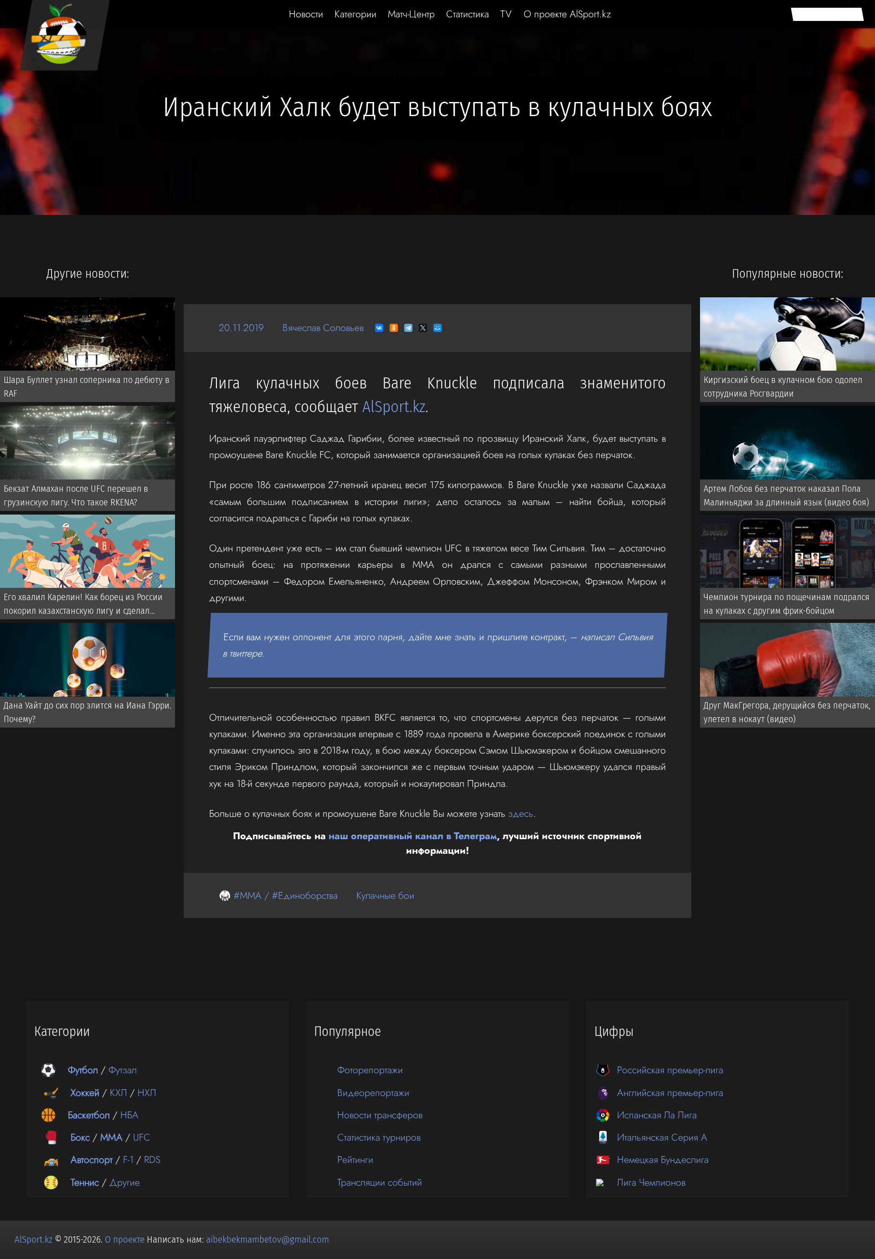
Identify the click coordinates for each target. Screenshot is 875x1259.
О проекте (126, 1239)
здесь (520, 813)
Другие (124, 1182)
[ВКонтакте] (379, 328)
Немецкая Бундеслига (663, 1159)
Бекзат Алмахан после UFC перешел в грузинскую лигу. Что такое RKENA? (76, 495)
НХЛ (147, 1093)
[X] (423, 328)
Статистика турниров (379, 1137)
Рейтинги (355, 1159)
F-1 (128, 1159)
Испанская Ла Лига (657, 1115)
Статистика (467, 14)
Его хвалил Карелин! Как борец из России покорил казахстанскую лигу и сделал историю (83, 605)
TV (506, 14)
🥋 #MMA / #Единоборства (278, 895)
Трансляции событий (379, 1182)
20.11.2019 (241, 328)
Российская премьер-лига (670, 1070)
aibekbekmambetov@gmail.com (267, 1239)
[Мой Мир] (437, 328)
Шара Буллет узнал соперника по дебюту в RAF (87, 386)
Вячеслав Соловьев (323, 328)
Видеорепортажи (373, 1093)
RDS (152, 1159)
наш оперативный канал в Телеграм (413, 836)
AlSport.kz (393, 407)
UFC (141, 1137)
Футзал (122, 1070)
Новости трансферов (379, 1115)
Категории (355, 14)
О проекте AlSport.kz (567, 14)
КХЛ (118, 1093)
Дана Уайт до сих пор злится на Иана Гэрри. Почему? (87, 712)
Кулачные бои (385, 895)
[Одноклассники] (394, 328)
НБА (129, 1115)
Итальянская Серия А (662, 1137)
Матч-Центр (411, 14)
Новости (306, 14)
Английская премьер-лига (670, 1093)
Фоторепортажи (370, 1070)
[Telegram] (408, 328)
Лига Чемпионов (651, 1182)
